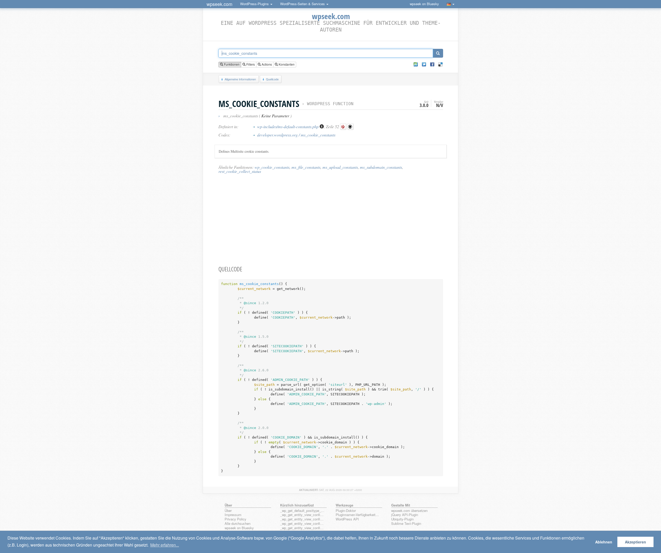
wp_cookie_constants (272, 167)
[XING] (416, 64)
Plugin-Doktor (346, 511)
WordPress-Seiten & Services (303, 3)
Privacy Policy (235, 519)
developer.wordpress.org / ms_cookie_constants (296, 134)
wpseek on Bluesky (424, 3)
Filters (250, 64)
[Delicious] (440, 64)
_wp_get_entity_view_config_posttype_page (302, 515)
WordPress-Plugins (255, 3)
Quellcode (272, 79)
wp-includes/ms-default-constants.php (288, 126)
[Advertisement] (330, 219)
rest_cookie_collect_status (239, 171)
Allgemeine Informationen (240, 79)
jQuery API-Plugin (404, 515)
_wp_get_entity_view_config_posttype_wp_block (302, 519)
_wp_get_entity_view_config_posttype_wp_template (302, 523)
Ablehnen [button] (603, 541)
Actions (266, 64)
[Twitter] (424, 64)
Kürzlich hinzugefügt (297, 505)
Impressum (233, 515)
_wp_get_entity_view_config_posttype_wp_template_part (302, 528)
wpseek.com (219, 4)
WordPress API (347, 519)
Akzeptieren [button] (635, 541)
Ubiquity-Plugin (402, 519)
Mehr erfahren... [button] (164, 545)
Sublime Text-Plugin (406, 523)
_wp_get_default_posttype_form (302, 511)
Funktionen (231, 64)
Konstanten (286, 64)
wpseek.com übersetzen (409, 511)
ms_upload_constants (340, 167)
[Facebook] (432, 64)
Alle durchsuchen (237, 523)
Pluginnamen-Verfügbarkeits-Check (358, 515)
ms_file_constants (306, 167)
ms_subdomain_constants (381, 167)
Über (228, 511)
